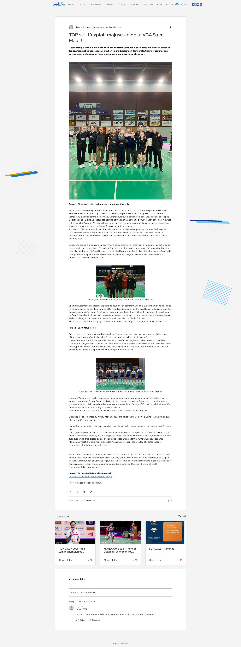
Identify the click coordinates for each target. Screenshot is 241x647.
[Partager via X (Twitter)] (77, 491)
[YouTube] (198, 4)
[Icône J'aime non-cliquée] (77, 620)
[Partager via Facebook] (70, 491)
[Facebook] (193, 4)
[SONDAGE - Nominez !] (166, 532)
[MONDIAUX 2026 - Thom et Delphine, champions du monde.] (120, 532)
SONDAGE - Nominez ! (162, 548)
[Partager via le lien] (90, 491)
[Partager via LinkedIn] (84, 491)
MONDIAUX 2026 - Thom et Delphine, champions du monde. (120, 550)
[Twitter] (195, 4)
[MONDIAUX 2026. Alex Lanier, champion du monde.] (75, 532)
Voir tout (182, 516)
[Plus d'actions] (170, 27)
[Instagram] (201, 4)
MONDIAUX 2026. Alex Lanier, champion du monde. (71, 550)
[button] (134, 4)
